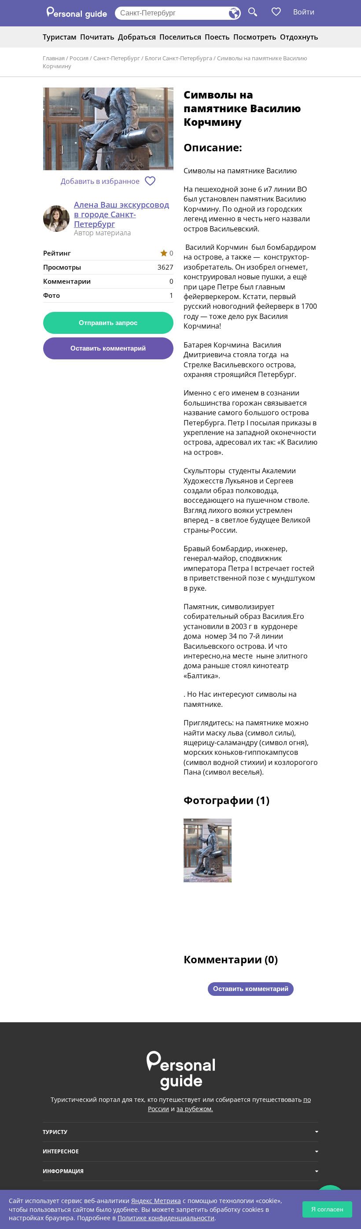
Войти (303, 12)
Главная (54, 58)
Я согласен (327, 1209)
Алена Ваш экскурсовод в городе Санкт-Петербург (121, 214)
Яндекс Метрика (156, 1200)
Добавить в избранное (100, 181)
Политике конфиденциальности (166, 1218)
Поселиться (180, 37)
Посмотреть (254, 37)
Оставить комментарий (108, 348)
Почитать (97, 37)
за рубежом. (195, 1109)
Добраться (137, 37)
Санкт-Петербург (116, 58)
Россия (79, 58)
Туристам (60, 37)
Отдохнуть (299, 37)
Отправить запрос (108, 322)
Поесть (217, 37)
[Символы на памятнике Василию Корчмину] (108, 129)
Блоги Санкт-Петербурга (178, 58)
